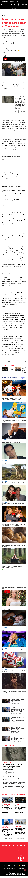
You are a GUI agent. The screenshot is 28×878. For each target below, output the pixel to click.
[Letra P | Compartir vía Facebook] (17, 362)
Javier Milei (12, 1)
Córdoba (19, 850)
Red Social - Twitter (10, 845)
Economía (11, 848)
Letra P (5, 13)
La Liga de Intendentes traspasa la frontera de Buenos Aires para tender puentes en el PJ (13, 787)
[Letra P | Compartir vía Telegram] (21, 362)
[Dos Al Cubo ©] (6, 865)
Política (10, 13)
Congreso (21, 852)
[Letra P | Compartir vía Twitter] (13, 362)
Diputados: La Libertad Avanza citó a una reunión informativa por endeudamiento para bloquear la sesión (14, 778)
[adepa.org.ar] (16, 865)
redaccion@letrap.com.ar (19, 873)
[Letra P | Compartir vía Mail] (25, 362)
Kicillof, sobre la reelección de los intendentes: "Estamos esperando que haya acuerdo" (14, 783)
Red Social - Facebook (13, 845)
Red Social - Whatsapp (25, 845)
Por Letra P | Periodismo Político (5, 50)
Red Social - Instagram (17, 845)
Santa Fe (8, 850)
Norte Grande (7, 852)
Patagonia (15, 852)
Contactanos (4, 845)
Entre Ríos (13, 850)
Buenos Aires (18, 848)
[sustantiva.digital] (22, 865)
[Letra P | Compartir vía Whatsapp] (9, 362)
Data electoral (13, 8)
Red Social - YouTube (21, 845)
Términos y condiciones (10, 874)
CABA (23, 848)
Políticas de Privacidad (20, 874)
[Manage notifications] (25, 870)
